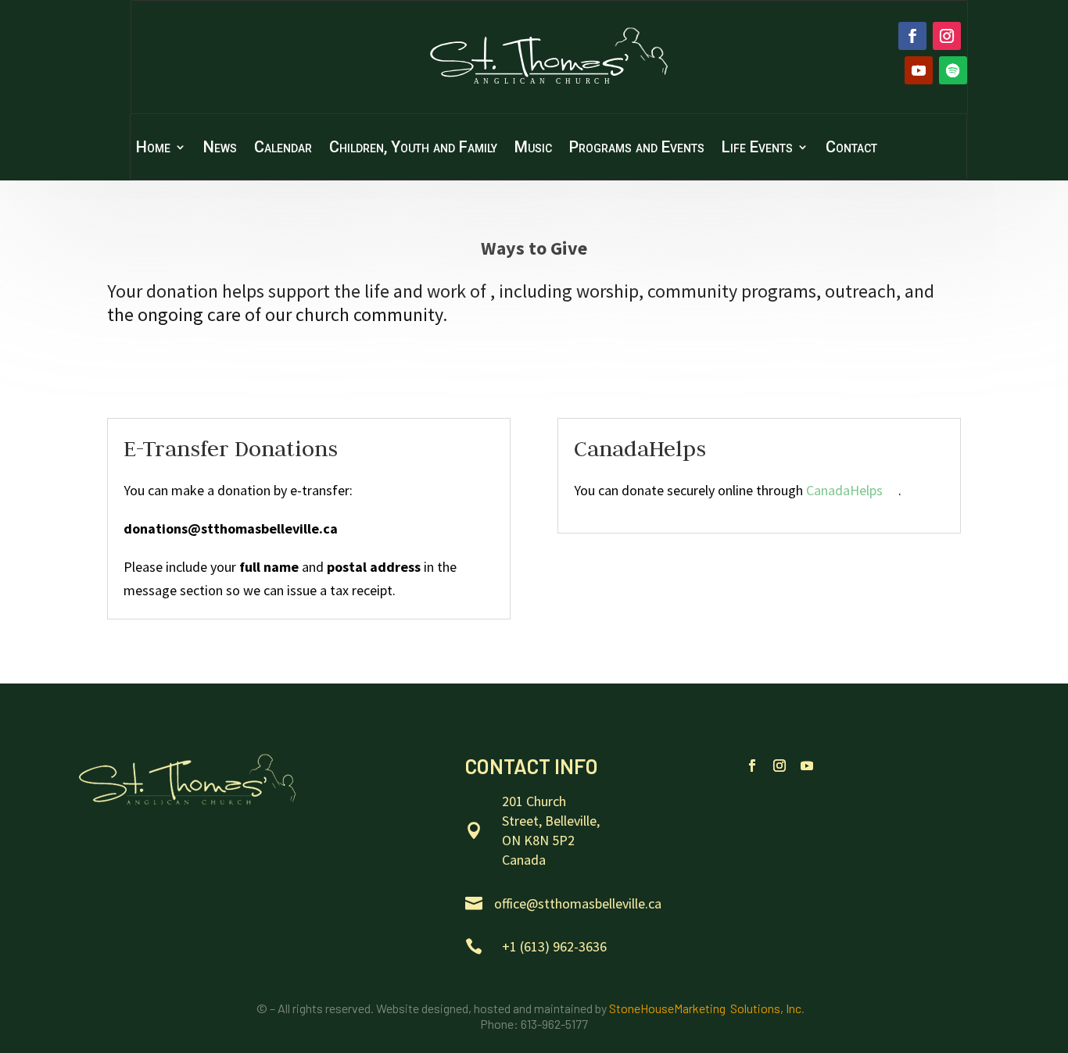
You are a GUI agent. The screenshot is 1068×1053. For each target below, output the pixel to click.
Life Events (757, 148)
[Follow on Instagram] (947, 36)
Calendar (283, 148)
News (220, 148)
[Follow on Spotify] (953, 70)
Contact (851, 148)
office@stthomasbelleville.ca (577, 903)
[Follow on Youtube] (919, 70)
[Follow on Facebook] (912, 36)
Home (153, 148)
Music (533, 148)
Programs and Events (636, 148)
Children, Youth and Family (413, 148)
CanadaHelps (844, 490)
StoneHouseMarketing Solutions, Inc (705, 1008)
